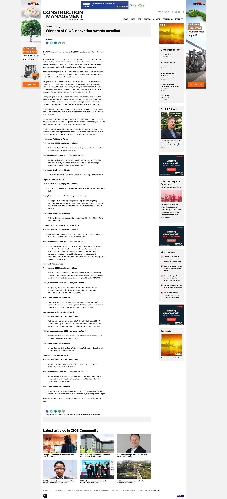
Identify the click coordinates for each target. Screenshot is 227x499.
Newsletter (47, 491)
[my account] (165, 12)
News (125, 19)
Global (156, 19)
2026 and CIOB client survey (170, 214)
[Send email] (63, 43)
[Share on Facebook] (47, 43)
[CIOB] (149, 496)
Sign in (160, 12)
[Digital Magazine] (172, 12)
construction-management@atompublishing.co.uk (83, 414)
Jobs (133, 19)
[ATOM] (78, 496)
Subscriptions (60, 491)
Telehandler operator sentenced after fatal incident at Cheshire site (172, 278)
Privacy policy (129, 491)
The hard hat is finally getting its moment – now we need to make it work (172, 295)
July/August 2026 (169, 140)
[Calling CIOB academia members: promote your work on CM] (60, 443)
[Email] (169, 12)
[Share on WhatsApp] (59, 43)
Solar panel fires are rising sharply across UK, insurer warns (173, 268)
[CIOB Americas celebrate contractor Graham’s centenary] (134, 469)
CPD (139, 19)
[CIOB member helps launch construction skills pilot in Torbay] (134, 443)
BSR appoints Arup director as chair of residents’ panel (173, 286)
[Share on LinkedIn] (55, 43)
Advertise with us (75, 491)
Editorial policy (143, 491)
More (177, 19)
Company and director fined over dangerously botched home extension (172, 259)
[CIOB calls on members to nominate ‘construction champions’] (97, 469)
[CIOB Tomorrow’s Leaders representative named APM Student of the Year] (60, 469)
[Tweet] (51, 43)
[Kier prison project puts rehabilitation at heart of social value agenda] (97, 443)
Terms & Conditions (101, 491)
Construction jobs (171, 49)
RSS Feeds (88, 491)
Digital (147, 19)
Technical (168, 19)
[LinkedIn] (179, 12)
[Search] (183, 12)
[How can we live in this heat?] (171, 345)
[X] (176, 12)
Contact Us (116, 491)
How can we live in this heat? (170, 358)
